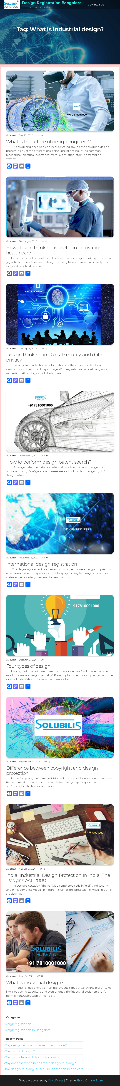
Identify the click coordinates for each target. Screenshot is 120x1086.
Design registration (17, 1024)
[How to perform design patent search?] (60, 421)
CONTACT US (96, 4)
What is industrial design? (34, 982)
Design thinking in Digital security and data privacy (54, 357)
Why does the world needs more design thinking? (40, 1063)
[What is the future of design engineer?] (60, 101)
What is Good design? (19, 1051)
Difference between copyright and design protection (52, 770)
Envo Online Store (90, 1080)
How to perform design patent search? (48, 462)
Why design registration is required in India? (35, 1045)
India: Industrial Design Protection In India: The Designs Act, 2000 (58, 877)
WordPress (55, 1080)
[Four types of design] (60, 625)
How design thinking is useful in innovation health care (54, 250)
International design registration (41, 564)
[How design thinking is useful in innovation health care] (60, 207)
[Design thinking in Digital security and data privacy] (60, 314)
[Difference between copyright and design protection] (60, 727)
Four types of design (28, 666)
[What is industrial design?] (60, 941)
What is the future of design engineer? (48, 142)
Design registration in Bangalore (27, 1030)
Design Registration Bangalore (52, 2)
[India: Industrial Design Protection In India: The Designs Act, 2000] (60, 834)
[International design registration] (60, 523)
